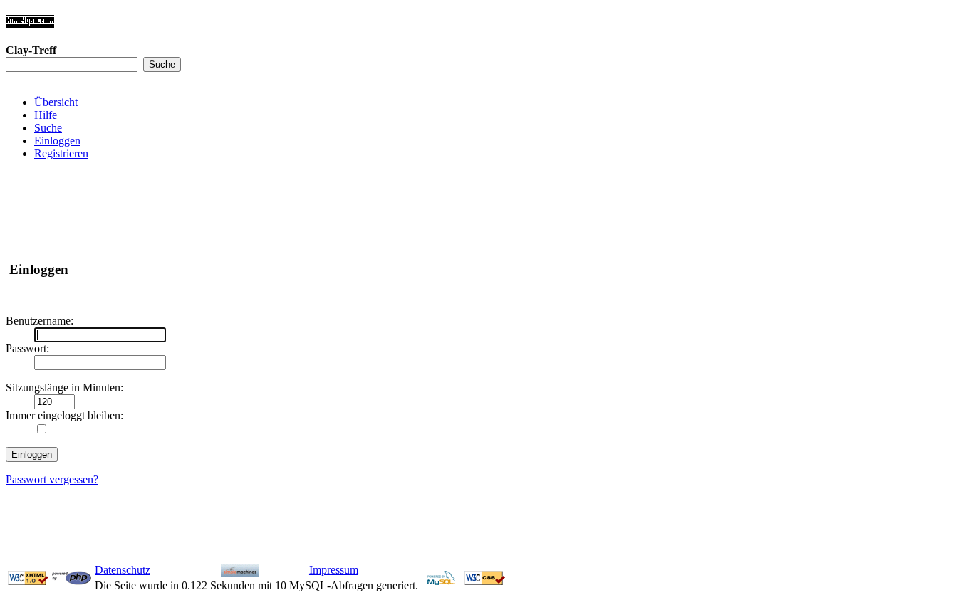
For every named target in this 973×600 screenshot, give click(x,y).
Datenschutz (122, 570)
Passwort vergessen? (52, 479)
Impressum (333, 570)
